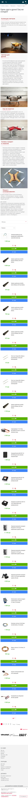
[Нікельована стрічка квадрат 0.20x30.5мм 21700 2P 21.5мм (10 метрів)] (5, 600)
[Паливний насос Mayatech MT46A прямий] (5, 697)
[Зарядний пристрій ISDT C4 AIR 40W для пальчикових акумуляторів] (5, 455)
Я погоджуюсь (23, 796)
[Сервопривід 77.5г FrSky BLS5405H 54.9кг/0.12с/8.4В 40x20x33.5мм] (5, 430)
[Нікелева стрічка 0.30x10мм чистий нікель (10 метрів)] (5, 625)
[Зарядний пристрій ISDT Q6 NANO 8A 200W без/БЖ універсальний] (5, 479)
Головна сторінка (5, 5)
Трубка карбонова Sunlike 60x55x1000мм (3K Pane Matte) (17, 260)
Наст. (14, 724)
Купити (13, 248)
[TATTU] (13, 735)
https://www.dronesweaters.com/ (14, 76)
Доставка (3, 763)
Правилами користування (6, 793)
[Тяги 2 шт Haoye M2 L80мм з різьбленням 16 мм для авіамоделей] (5, 357)
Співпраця (3, 756)
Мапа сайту (3, 777)
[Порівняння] (15, 245)
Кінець (18, 724)
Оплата (2, 765)
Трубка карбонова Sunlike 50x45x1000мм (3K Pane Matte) (17, 406)
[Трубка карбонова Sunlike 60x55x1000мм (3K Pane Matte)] (5, 260)
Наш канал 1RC (4, 754)
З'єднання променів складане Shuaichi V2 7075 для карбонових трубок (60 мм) (18, 527)
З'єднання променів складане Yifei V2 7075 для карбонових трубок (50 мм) (18, 576)
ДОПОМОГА (3, 773)
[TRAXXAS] (5, 734)
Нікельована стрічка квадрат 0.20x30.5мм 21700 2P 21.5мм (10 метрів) (18, 600)
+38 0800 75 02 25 (5, 778)
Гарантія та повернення (6, 766)
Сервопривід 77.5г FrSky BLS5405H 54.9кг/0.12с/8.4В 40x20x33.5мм (18, 430)
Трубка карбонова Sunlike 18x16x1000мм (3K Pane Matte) (17, 333)
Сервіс (2, 770)
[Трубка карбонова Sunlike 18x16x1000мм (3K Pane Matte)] (5, 333)
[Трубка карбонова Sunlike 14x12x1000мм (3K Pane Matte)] (5, 309)
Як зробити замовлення (6, 775)
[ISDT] (22, 735)
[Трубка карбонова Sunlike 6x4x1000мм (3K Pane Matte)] (5, 285)
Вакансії (2, 757)
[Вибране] (13, 245)
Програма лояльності (5, 768)
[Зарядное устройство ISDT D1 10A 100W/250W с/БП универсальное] (5, 503)
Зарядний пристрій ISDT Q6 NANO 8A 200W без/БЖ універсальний (17, 479)
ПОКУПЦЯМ (4, 761)
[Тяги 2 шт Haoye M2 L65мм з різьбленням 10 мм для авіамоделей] (5, 382)
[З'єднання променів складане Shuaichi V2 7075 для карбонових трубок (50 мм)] (5, 552)
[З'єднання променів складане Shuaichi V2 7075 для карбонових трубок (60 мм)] (5, 528)
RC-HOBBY (3, 748)
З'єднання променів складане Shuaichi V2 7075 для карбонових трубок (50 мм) (18, 552)
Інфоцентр (12, 5)
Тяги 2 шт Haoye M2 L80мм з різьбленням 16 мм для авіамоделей (17, 357)
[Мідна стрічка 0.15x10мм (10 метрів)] (5, 649)
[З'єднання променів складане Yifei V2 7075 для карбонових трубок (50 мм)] (5, 576)
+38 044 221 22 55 (5, 780)
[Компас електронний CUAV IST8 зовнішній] (5, 673)
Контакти (3, 751)
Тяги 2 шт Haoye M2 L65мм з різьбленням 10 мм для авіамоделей (17, 382)
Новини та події (21, 5)
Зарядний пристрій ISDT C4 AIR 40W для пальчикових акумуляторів (17, 454)
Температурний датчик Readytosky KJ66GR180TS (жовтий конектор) (17, 236)
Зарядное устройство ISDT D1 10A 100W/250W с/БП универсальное (18, 503)
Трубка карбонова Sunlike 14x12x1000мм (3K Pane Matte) (17, 309)
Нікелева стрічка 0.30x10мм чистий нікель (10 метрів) (18, 624)
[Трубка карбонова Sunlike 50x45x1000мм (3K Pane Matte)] (5, 406)
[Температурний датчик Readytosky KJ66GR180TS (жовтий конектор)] (5, 236)
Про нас (2, 750)
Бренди (2, 753)
